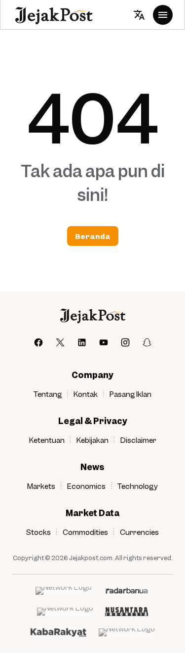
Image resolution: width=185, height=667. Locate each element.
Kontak (86, 393)
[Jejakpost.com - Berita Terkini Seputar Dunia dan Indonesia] (53, 15)
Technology (137, 485)
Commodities (85, 531)
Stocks (38, 531)
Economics (86, 485)
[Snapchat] (147, 342)
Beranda (93, 236)
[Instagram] (125, 342)
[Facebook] (38, 342)
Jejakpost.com (90, 558)
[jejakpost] (92, 315)
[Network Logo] (64, 591)
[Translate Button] (139, 15)
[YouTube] (103, 342)
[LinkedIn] (82, 342)
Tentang (48, 393)
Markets (41, 485)
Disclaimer (138, 439)
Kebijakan (92, 439)
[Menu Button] (163, 15)
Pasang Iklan (130, 393)
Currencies (139, 531)
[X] (60, 342)
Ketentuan (47, 439)
